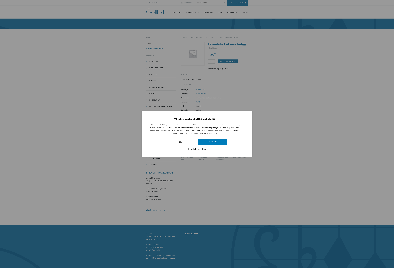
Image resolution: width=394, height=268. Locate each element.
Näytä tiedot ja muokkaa (197, 149)
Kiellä (181, 142)
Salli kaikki (213, 142)
